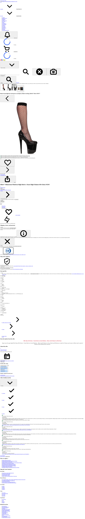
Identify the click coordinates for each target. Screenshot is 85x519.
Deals (8, 1)
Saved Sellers (4, 24)
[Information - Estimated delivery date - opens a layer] (24, 233)
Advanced (17, 82)
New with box (2, 201)
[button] (8, 79)
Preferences (3, 27)
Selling (3, 22)
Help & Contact (15, 1)
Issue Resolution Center (5, 30)
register (6, 1)
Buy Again (3, 21)
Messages (3, 28)
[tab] (42, 266)
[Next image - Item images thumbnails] (7, 169)
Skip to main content (3, 0)
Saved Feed (3, 23)
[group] (42, 130)
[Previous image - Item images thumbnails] (7, 98)
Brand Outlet (11, 1)
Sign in (4, 1)
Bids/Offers (3, 19)
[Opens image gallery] (0, 158)
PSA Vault (3, 29)
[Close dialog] (7, 241)
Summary (3, 17)
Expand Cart (15, 51)
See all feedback (2, 455)
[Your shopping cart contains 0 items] (7, 51)
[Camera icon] (53, 71)
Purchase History (4, 20)
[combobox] (9, 74)
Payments (3, 25)
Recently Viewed (4, 18)
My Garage (3, 26)
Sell (0, 2)
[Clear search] (39, 71)
